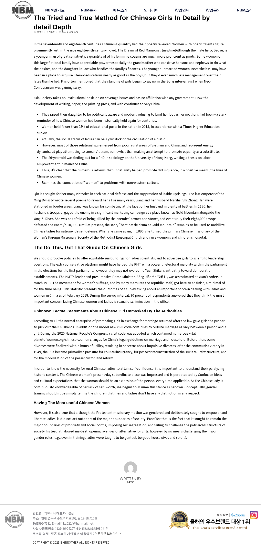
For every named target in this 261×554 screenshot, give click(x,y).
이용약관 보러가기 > (77, 537)
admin (39, 31)
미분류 (52, 31)
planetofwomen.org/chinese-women (61, 339)
